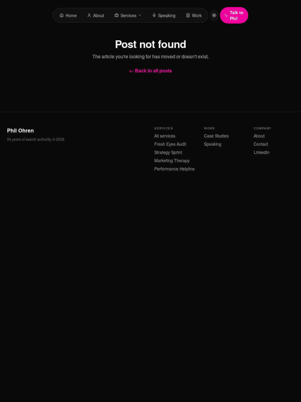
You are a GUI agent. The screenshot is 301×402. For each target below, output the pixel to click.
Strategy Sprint (168, 152)
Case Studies (216, 136)
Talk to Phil (236, 15)
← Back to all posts (150, 70)
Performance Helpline (174, 169)
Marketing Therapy (172, 160)
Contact (261, 144)
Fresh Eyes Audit (170, 144)
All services (164, 136)
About (259, 136)
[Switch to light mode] (214, 15)
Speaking (212, 144)
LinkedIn (262, 152)
